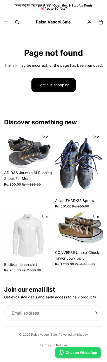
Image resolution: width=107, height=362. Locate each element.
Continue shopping (54, 85)
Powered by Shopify (73, 334)
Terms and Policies (54, 345)
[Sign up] (95, 313)
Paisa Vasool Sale (44, 334)
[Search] (17, 22)
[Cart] (100, 22)
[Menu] (6, 22)
